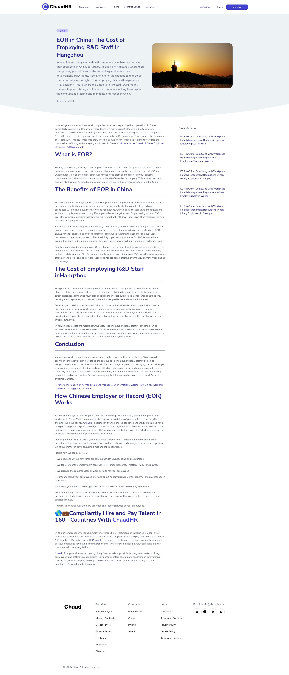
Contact (132, 618)
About (131, 631)
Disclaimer (166, 611)
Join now (237, 7)
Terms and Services (171, 638)
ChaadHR (88, 423)
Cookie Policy (168, 631)
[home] (59, 7)
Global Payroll (103, 624)
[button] (85, 7)
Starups (100, 651)
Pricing (116, 6)
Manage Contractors (107, 618)
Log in (220, 7)
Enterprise (101, 644)
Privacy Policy (168, 624)
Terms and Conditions (172, 618)
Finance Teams (104, 631)
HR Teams (101, 638)
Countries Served (132, 6)
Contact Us (205, 7)
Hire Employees (104, 611)
